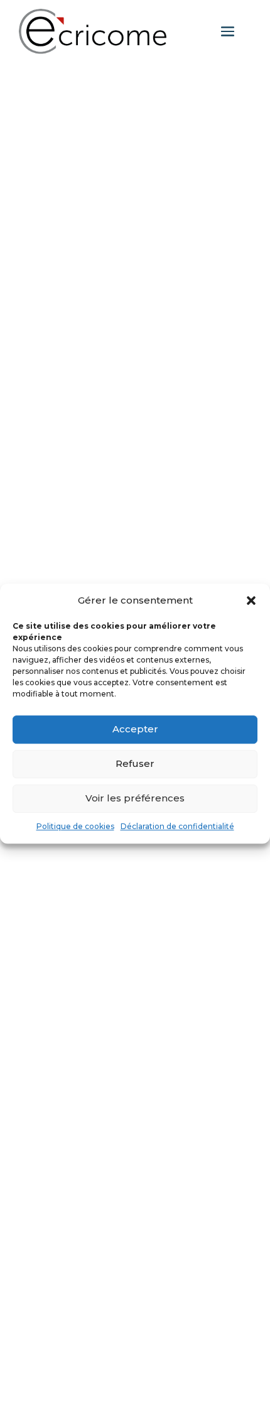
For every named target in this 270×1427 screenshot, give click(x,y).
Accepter (135, 729)
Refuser (135, 764)
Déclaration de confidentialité (177, 826)
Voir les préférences (135, 799)
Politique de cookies (75, 826)
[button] (251, 600)
